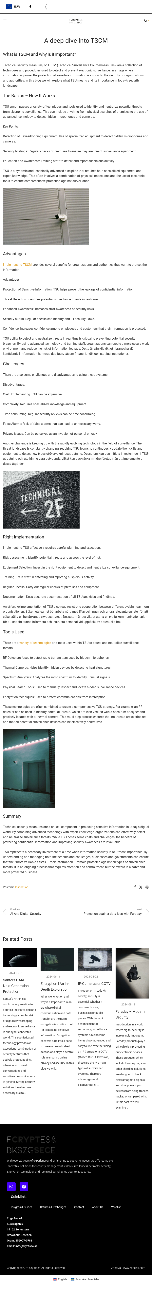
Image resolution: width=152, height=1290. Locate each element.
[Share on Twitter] (140, 887)
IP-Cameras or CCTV (94, 984)
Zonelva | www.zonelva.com (128, 1267)
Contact (79, 1207)
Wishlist (116, 1207)
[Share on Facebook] (135, 887)
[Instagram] (11, 1186)
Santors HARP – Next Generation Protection (16, 986)
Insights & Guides (21, 1207)
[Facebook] (24, 1186)
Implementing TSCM (17, 265)
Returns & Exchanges (53, 1207)
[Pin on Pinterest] (147, 887)
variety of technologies (35, 643)
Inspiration (21, 887)
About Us (97, 1207)
